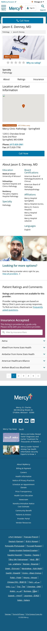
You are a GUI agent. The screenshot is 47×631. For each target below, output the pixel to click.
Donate (24, 487)
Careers (23, 472)
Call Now (24, 20)
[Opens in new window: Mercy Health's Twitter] (21, 421)
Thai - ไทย (21, 587)
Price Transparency (23, 491)
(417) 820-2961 (16, 144)
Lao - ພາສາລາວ (14, 564)
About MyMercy (23, 464)
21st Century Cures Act (34, 614)
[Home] (16, 8)
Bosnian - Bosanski (30, 564)
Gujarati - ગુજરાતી (15, 596)
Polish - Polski (15, 577)
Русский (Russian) (34, 546)
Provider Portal (23, 518)
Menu (4, 10)
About (6, 79)
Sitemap (8, 614)
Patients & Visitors (23, 514)
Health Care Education (23, 495)
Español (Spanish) (15, 555)
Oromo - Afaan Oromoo (31, 573)
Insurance (38, 79)
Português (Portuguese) (15, 546)
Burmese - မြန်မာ (30, 591)
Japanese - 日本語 (31, 596)
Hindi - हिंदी (34, 559)
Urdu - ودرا (10, 587)
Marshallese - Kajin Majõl (32, 568)
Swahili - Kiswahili (13, 573)
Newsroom (23, 499)
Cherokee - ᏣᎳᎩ (34, 587)
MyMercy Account (7, 2)
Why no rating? (33, 62)
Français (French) (31, 537)
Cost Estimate (23, 506)
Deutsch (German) (16, 541)
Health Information (23, 476)
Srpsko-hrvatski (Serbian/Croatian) (23, 550)
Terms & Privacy (18, 614)
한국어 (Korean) (32, 541)
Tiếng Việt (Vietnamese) (18, 559)
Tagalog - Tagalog (31, 555)
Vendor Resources (23, 522)
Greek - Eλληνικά (12, 568)
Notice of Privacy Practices (23, 480)
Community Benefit (24, 510)
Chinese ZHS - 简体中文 (17, 582)
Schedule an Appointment (23, 484)
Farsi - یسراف (34, 582)
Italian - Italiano (23, 600)
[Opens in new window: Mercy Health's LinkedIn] (33, 421)
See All (21, 429)
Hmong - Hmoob (30, 577)
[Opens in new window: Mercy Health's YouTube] (27, 421)
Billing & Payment (23, 468)
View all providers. (11, 274)
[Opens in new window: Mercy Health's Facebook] (15, 421)
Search (43, 10)
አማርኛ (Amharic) (15, 537)
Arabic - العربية (16, 591)
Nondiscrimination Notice (23, 503)
